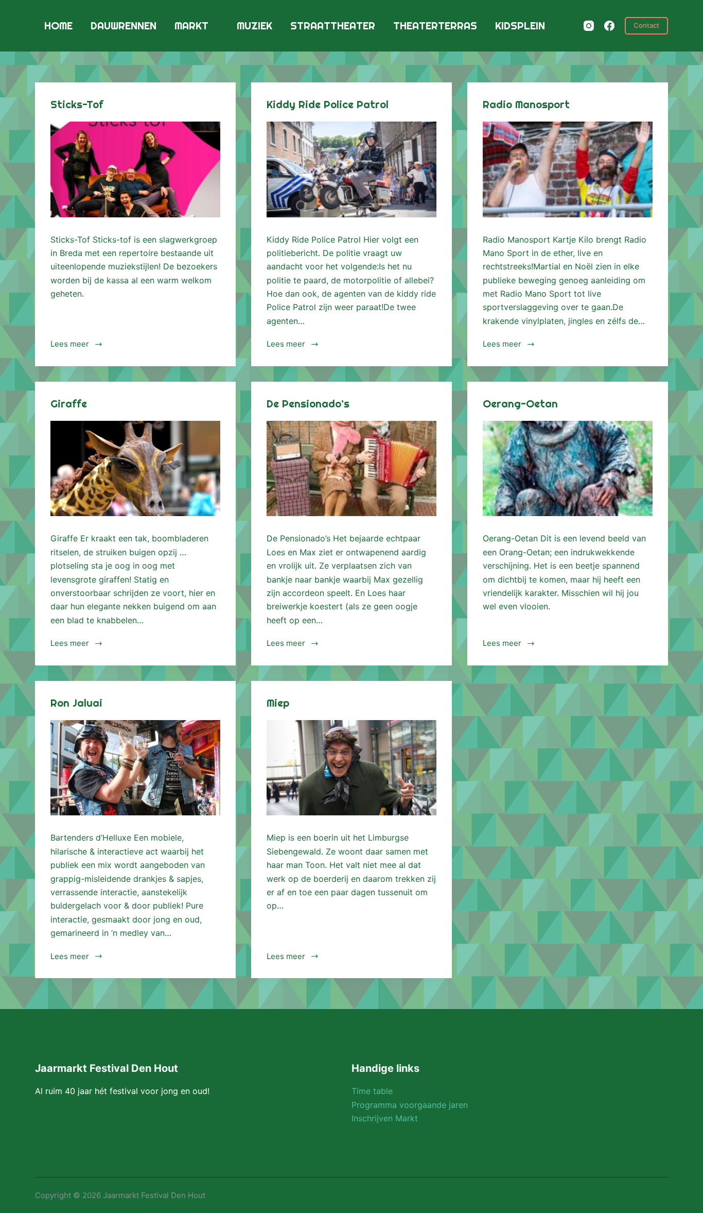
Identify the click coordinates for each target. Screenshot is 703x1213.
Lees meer (69, 344)
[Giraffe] (135, 469)
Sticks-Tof (76, 104)
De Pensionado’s (308, 403)
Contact (646, 25)
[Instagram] (589, 26)
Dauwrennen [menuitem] (123, 25)
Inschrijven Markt (384, 1118)
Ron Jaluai (76, 702)
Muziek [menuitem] (254, 25)
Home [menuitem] (58, 25)
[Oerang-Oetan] (568, 469)
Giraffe (68, 403)
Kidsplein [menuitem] (520, 25)
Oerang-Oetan (520, 403)
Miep (278, 702)
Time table (372, 1091)
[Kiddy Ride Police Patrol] (351, 169)
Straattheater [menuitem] (332, 25)
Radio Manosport (526, 104)
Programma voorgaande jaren (409, 1105)
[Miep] (351, 768)
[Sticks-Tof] (135, 169)
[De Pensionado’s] (351, 469)
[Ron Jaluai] (135, 768)
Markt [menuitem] (191, 25)
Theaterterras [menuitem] (435, 25)
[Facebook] (609, 26)
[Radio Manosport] (568, 169)
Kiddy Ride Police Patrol (328, 104)
